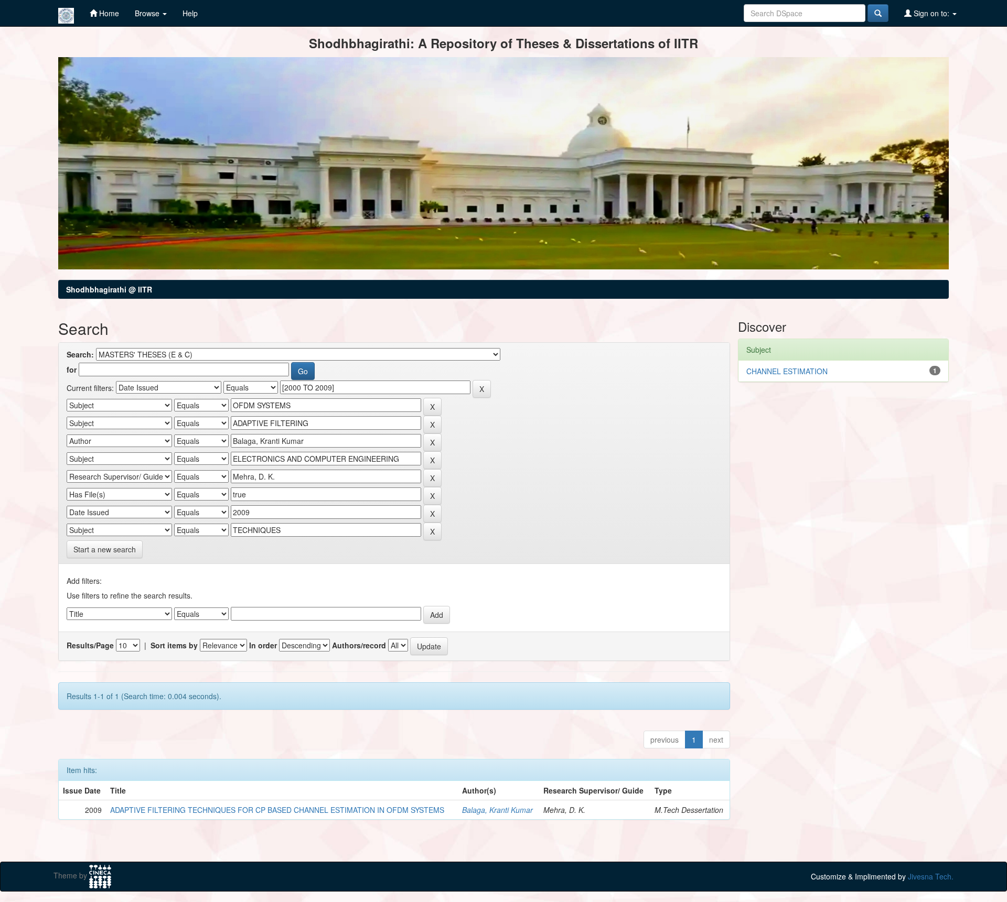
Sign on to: (931, 13)
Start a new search (104, 549)
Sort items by (174, 645)
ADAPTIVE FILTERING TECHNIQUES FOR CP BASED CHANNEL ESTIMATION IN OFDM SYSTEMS (277, 810)
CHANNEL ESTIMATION (787, 371)
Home (108, 13)
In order (263, 645)
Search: (80, 354)
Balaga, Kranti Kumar (497, 810)
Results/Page (90, 645)
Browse (148, 13)
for (72, 369)
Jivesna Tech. (931, 876)
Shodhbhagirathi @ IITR (109, 289)
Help (190, 13)
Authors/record (359, 645)
